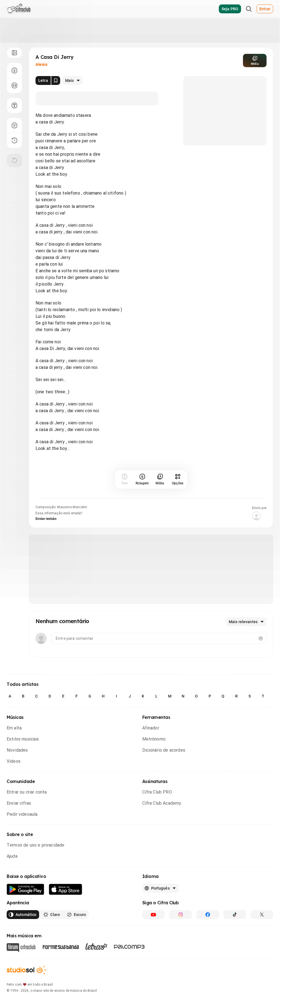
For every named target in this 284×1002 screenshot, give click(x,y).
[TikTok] (235, 914)
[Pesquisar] (248, 8)
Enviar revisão (46, 519)
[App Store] (65, 889)
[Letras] (96, 946)
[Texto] (14, 105)
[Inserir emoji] (260, 638)
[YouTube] (153, 914)
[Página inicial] (19, 9)
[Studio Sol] (26, 970)
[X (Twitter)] (261, 914)
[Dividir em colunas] (14, 85)
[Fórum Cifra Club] (21, 947)
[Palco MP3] (129, 947)
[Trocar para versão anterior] (14, 140)
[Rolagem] (14, 70)
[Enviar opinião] (14, 125)
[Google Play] (25, 889)
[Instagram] (180, 914)
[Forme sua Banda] (60, 947)
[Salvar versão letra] (55, 80)
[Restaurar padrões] (14, 160)
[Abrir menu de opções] (14, 52)
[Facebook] (207, 914)
